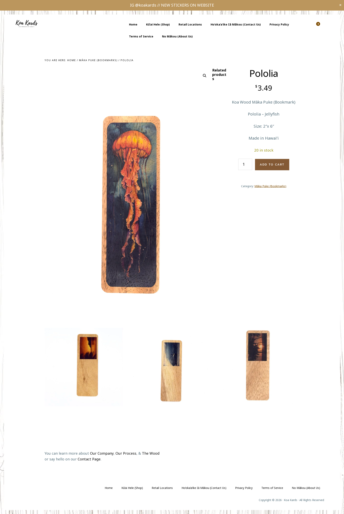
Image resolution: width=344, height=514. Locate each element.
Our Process (125, 453)
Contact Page (89, 459)
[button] (204, 75)
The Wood (150, 453)
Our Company (101, 453)
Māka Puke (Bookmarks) (98, 60)
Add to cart (272, 165)
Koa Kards (28, 23)
